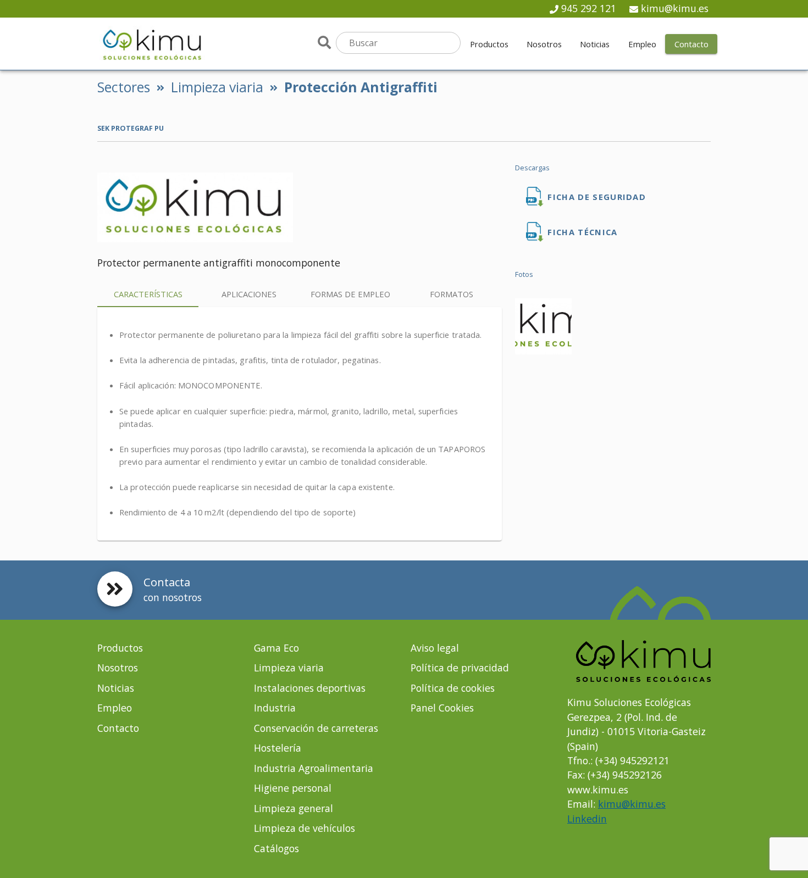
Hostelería (277, 747)
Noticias (115, 687)
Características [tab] (148, 293)
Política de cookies (453, 687)
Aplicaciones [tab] (249, 293)
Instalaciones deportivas (310, 687)
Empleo (114, 707)
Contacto (118, 728)
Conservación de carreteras (316, 728)
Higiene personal (292, 787)
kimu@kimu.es (675, 8)
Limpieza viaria (217, 87)
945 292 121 (588, 8)
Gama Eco (276, 647)
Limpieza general (293, 808)
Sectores (123, 87)
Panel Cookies (442, 707)
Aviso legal (435, 647)
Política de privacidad (460, 667)
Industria (275, 707)
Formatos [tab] (451, 293)
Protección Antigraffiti (361, 87)
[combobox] (398, 43)
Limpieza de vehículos (304, 828)
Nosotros (117, 667)
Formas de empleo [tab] (350, 293)
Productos (120, 647)
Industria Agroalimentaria (313, 768)
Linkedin (587, 818)
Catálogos (276, 848)
